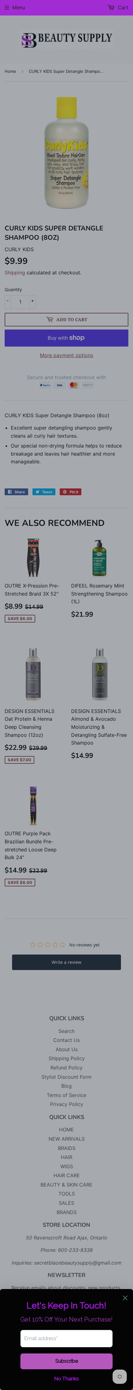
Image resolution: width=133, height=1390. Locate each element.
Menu (18, 7)
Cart (122, 7)
